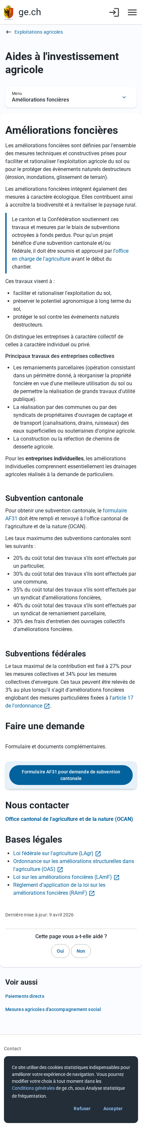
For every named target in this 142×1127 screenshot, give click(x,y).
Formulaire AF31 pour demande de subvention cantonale (71, 775)
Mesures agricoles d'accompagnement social (53, 1009)
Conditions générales (33, 1088)
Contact (12, 1048)
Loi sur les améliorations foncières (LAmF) (62, 877)
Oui (60, 951)
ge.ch (29, 12)
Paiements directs (24, 996)
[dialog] (71, 1089)
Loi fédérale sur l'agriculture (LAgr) (53, 853)
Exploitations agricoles (39, 32)
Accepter (113, 1108)
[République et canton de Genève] (8, 12)
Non (81, 951)
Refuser (82, 1108)
